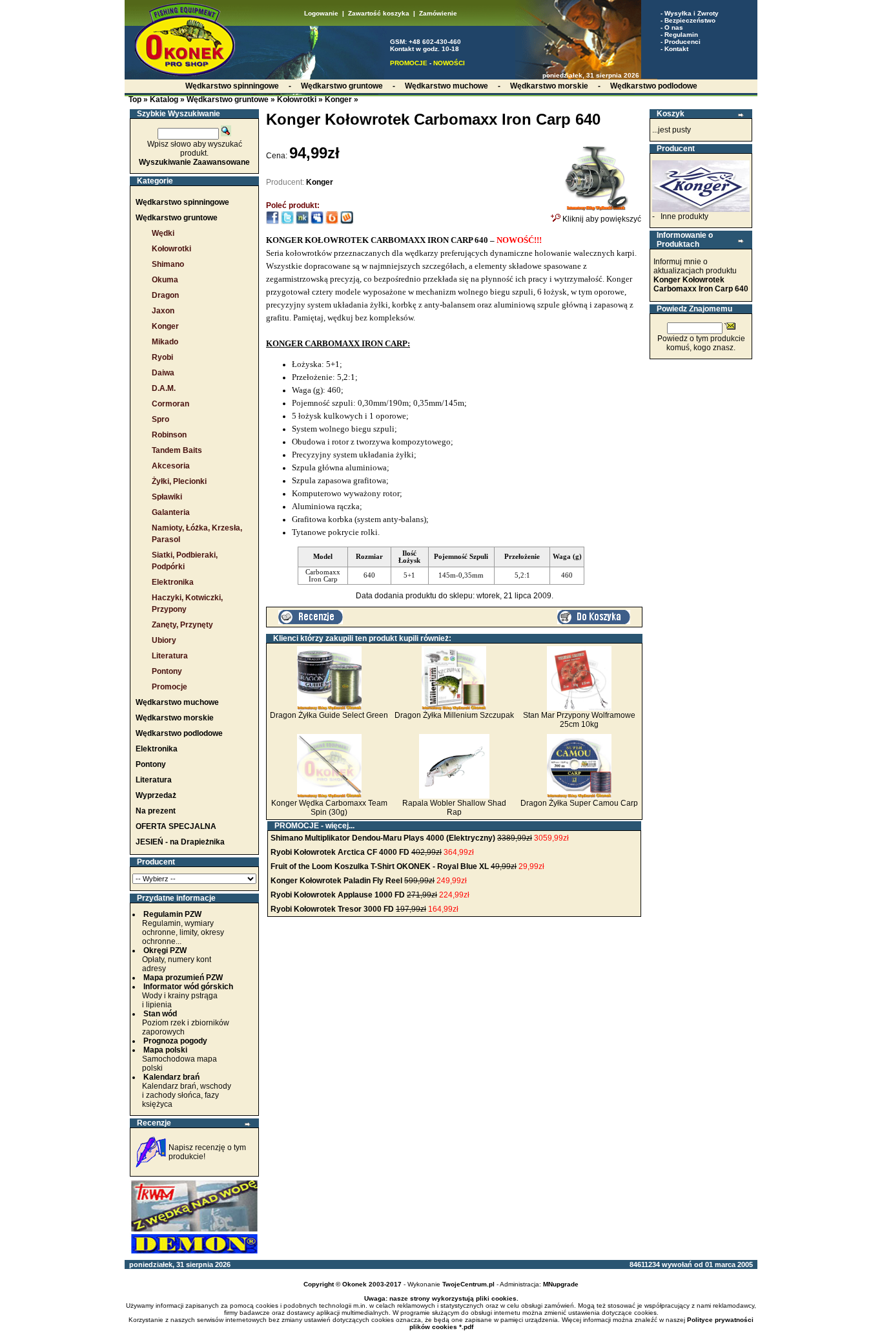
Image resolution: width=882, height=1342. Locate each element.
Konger (338, 99)
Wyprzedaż (156, 795)
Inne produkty (684, 216)
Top (134, 99)
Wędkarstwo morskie (175, 717)
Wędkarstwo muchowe (177, 702)
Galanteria (171, 512)
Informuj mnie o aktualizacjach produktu (700, 275)
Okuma (165, 279)
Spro (160, 419)
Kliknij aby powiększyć (600, 219)
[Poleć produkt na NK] (302, 221)
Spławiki (167, 496)
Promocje (169, 686)
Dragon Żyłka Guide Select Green (329, 715)
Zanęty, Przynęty (182, 624)
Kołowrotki (296, 99)
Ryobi (162, 357)
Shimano (168, 264)
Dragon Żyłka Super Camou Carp (579, 803)
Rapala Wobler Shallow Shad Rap (454, 808)
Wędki (163, 233)
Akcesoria (171, 465)
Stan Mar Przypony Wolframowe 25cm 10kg (579, 720)
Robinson (169, 434)
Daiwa (163, 372)
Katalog (164, 99)
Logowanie (321, 13)
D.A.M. (164, 388)
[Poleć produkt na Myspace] (317, 221)
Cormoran (170, 403)
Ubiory (164, 640)
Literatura (170, 655)
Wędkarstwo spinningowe (182, 202)
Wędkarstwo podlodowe (179, 733)
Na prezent (156, 810)
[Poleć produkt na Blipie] (331, 221)
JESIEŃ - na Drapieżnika (180, 841)
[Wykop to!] (346, 221)
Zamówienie (438, 13)
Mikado (165, 341)
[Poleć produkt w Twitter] (287, 221)
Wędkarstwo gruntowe (228, 99)
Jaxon (163, 310)
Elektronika (173, 582)
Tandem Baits (177, 450)
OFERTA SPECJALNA (176, 826)
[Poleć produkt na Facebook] (272, 221)
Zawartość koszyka (378, 13)
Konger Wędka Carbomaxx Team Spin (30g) (329, 808)
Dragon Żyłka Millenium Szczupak (454, 715)
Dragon (165, 295)
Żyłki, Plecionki (179, 481)
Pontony (167, 671)
